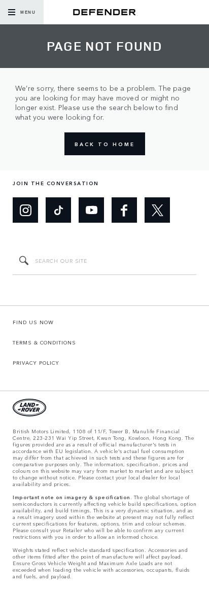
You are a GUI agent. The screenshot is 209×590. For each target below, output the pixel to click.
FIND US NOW (33, 322)
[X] (157, 210)
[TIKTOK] (58, 210)
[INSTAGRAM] (25, 210)
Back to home (105, 144)
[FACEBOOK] (124, 210)
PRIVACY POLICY (36, 362)
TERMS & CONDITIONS (44, 342)
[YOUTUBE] (91, 210)
